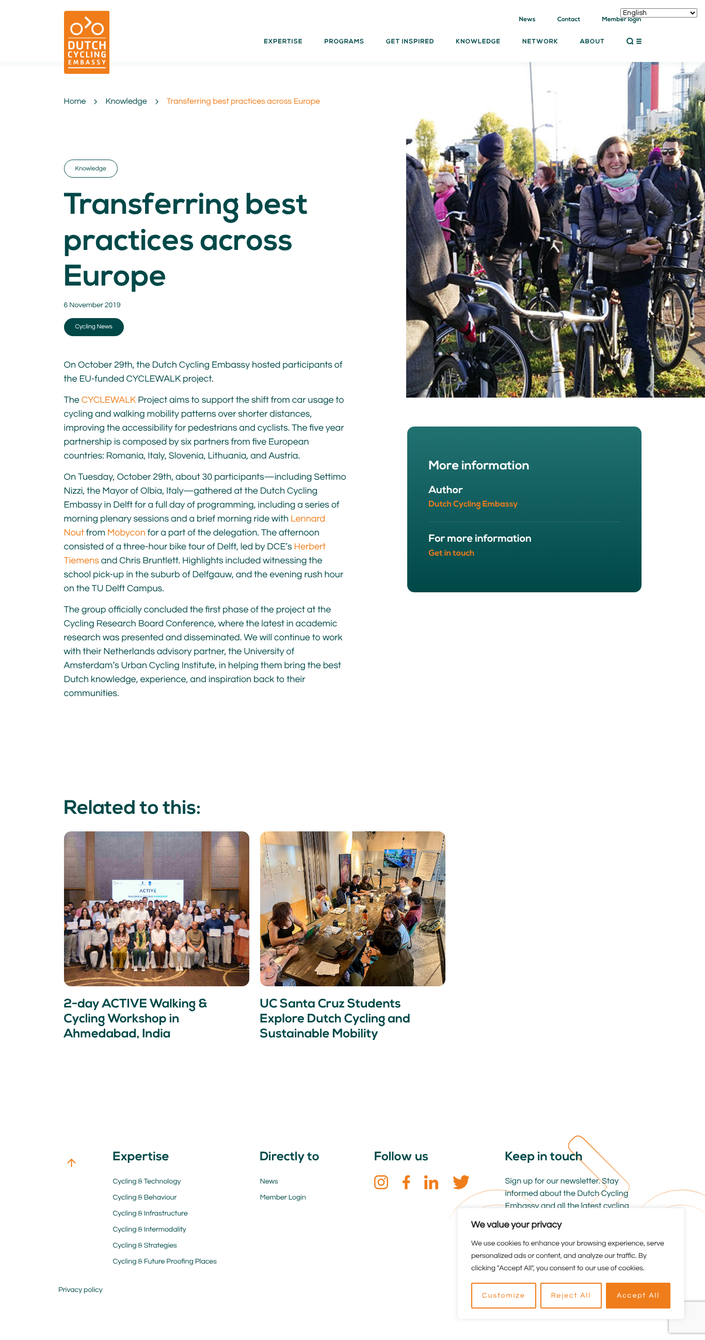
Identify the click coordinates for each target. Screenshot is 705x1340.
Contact (569, 20)
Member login (621, 20)
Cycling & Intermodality (149, 1229)
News (527, 20)
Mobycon (126, 533)
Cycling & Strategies (145, 1245)
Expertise (283, 42)
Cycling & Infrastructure (150, 1213)
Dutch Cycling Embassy (473, 504)
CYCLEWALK (109, 400)
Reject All (571, 1295)
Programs (344, 42)
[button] (634, 41)
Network (540, 42)
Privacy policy (80, 1290)
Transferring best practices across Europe (243, 102)
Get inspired (410, 42)
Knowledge (126, 102)
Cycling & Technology (147, 1181)
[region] (570, 1263)
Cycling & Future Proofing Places (165, 1261)
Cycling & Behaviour (145, 1197)
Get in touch (452, 553)
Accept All (638, 1295)
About (592, 42)
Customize (503, 1295)
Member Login (283, 1197)
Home (75, 102)
